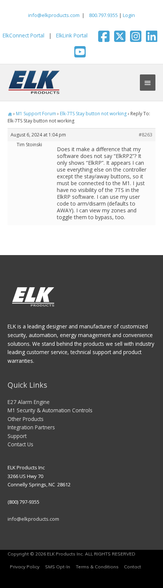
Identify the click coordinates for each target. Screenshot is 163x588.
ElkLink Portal (72, 35)
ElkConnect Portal (23, 35)
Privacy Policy (24, 566)
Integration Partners (31, 427)
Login (129, 15)
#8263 (145, 135)
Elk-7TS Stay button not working (93, 113)
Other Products (26, 418)
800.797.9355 (103, 15)
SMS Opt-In (57, 566)
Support (17, 435)
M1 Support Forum (36, 113)
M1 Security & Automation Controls (50, 410)
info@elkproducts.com (54, 15)
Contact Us (20, 444)
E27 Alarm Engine (29, 401)
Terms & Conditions (97, 566)
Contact (132, 566)
